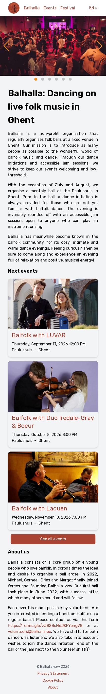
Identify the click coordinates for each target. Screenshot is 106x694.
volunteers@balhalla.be (29, 631)
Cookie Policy (53, 680)
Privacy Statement (53, 673)
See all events (53, 539)
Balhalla (32, 8)
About (53, 687)
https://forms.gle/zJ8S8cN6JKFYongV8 (45, 625)
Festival (67, 8)
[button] (6, 45)
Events (50, 8)
